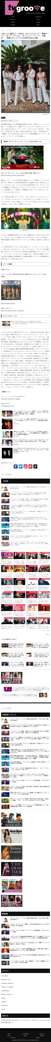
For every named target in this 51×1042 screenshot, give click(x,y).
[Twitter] (20, 466)
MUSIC (8, 1035)
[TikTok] (35, 466)
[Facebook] (16, 466)
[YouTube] (30, 466)
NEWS (4, 117)
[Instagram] (25, 466)
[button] (48, 474)
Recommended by (44, 630)
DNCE (3, 120)
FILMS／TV (42, 1033)
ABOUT (38, 1037)
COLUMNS (13, 1037)
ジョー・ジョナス (14, 120)
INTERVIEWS (25, 1033)
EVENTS (25, 1035)
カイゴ (8, 120)
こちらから (45, 1020)
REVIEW (42, 1035)
